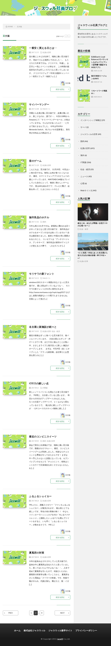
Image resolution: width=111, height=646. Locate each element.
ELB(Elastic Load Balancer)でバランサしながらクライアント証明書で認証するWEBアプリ (99, 62)
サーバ (83, 127)
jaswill (60, 639)
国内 (44, 222)
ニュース (84, 176)
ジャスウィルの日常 (88, 134)
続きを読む (60, 89)
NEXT (62, 613)
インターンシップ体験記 (90, 120)
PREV (10, 613)
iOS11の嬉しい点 (39, 383)
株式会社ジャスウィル (34, 630)
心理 (82, 183)
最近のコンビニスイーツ (43, 436)
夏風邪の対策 (36, 552)
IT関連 (45, 388)
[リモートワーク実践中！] (84, 96)
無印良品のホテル (39, 217)
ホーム (17, 630)
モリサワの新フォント (41, 273)
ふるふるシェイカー (40, 496)
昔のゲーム (35, 160)
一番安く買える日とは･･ (43, 47)
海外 (82, 155)
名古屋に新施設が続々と (43, 326)
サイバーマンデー (39, 104)
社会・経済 (56, 331)
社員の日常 (47, 52)
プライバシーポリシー (86, 630)
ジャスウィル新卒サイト (60, 630)
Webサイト (46, 109)
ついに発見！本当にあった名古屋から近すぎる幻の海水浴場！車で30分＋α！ (93, 255)
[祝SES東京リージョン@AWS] (84, 81)
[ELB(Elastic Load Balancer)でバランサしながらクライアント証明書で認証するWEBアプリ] (84, 62)
